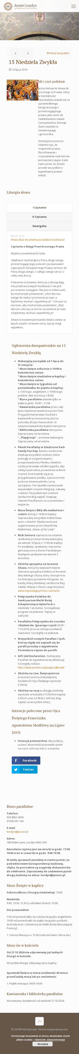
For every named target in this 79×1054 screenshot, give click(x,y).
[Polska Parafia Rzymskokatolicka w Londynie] (20, 6)
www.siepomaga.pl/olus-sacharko (39, 590)
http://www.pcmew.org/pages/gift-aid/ (41, 667)
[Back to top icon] (39, 1021)
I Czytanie (39, 207)
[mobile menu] (73, 6)
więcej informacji (56, 1039)
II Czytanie (39, 217)
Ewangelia (39, 226)
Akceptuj (42, 1044)
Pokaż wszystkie (59, 53)
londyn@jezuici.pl (17, 831)
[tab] (39, 207)
